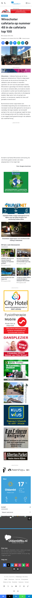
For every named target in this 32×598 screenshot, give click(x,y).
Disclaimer (14, 582)
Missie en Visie (7, 582)
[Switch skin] (5, 3)
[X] (7, 43)
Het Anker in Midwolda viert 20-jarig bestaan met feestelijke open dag (23, 260)
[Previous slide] (2, 470)
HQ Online (25, 576)
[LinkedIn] (11, 43)
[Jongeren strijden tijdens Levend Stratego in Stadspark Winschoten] (24, 272)
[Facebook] (3, 43)
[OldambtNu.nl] (16, 3)
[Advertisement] (16, 140)
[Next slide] (29, 470)
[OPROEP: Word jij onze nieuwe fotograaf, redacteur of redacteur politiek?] (8, 253)
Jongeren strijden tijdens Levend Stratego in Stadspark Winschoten (24, 279)
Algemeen (4, 15)
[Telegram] (22, 43)
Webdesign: (19, 576)
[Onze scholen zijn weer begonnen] (8, 272)
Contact (27, 582)
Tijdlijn (5, 579)
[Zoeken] (2, 3)
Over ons (17, 579)
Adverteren (11, 579)
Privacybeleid (24, 579)
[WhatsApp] (18, 43)
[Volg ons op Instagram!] (29, 518)
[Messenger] (14, 43)
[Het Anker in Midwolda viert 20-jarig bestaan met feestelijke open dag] (24, 253)
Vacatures (21, 582)
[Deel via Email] (26, 43)
